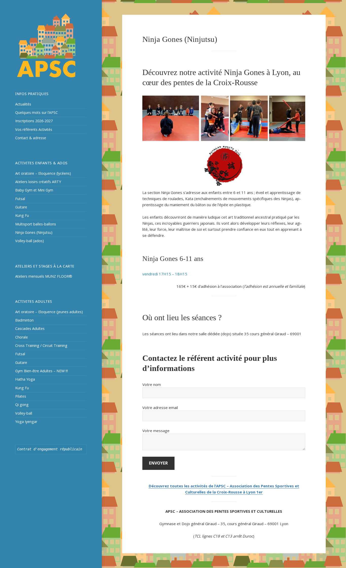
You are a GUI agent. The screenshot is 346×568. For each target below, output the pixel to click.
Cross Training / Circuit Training (41, 345)
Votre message (155, 430)
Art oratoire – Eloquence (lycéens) (43, 173)
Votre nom (151, 384)
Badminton (24, 320)
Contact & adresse (30, 137)
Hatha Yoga (25, 379)
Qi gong (22, 404)
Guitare (21, 207)
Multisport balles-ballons (35, 224)
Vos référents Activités (33, 129)
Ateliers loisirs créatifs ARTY (38, 181)
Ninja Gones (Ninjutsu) (33, 232)
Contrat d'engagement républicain (49, 449)
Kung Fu (22, 215)
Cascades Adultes (30, 328)
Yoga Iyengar (26, 421)
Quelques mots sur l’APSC (36, 112)
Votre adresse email (160, 407)
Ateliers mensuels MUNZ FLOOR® (43, 276)
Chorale (21, 337)
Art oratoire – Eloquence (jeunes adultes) (49, 311)
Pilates (20, 396)
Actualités (23, 104)
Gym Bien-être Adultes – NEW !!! (41, 370)
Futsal (20, 198)
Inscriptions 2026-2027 (34, 120)
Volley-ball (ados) (29, 240)
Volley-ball (23, 413)
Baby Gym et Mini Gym (34, 190)
